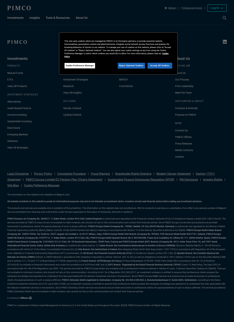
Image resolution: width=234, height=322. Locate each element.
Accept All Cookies (159, 65)
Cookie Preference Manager (80, 65)
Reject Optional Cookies (131, 65)
